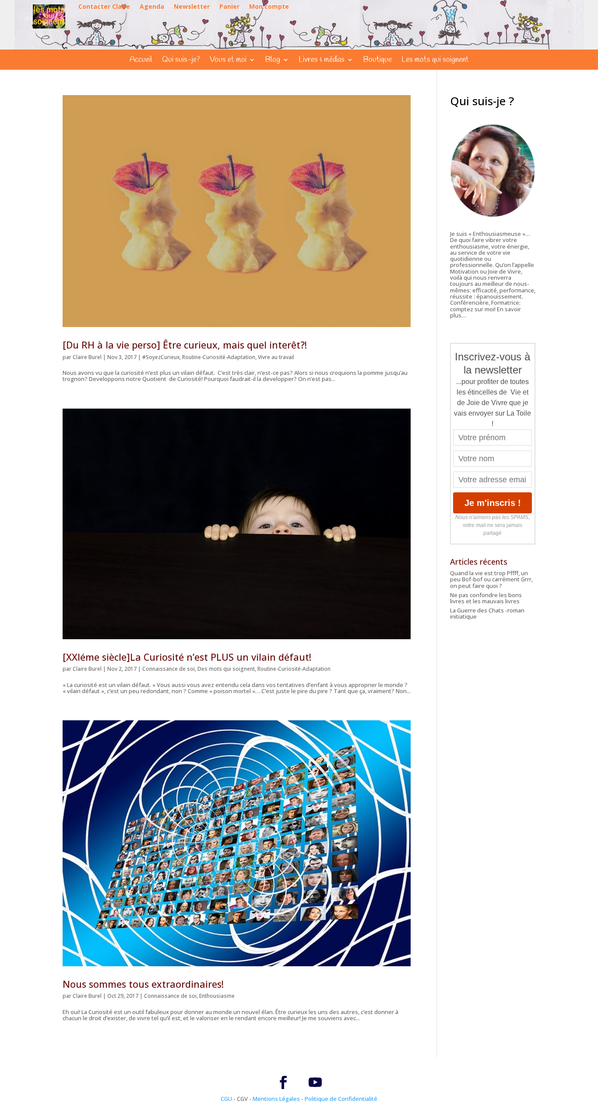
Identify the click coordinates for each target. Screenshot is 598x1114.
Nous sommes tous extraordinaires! (143, 984)
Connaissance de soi (168, 669)
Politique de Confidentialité (341, 1099)
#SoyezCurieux (160, 357)
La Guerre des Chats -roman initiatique (487, 613)
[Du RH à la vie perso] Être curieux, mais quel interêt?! (185, 344)
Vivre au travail (276, 357)
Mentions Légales (276, 1099)
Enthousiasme (217, 996)
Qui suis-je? (181, 61)
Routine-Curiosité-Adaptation (218, 357)
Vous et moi (228, 61)
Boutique (377, 61)
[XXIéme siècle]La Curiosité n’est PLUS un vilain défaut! (187, 657)
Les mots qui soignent (435, 61)
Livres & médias (322, 61)
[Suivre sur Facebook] (283, 1082)
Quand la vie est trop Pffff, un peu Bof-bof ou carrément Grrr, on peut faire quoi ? (491, 579)
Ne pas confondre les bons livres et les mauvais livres (486, 598)
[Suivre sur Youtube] (315, 1082)
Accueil (141, 61)
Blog (272, 61)
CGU (226, 1099)
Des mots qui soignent (226, 669)
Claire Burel (87, 357)
